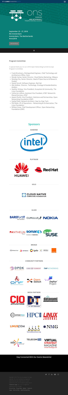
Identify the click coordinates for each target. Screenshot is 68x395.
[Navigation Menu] (65, 1)
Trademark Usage (13, 384)
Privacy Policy (19, 388)
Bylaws (24, 388)
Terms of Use (12, 388)
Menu (34, 50)
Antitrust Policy (16, 390)
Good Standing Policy (25, 390)
